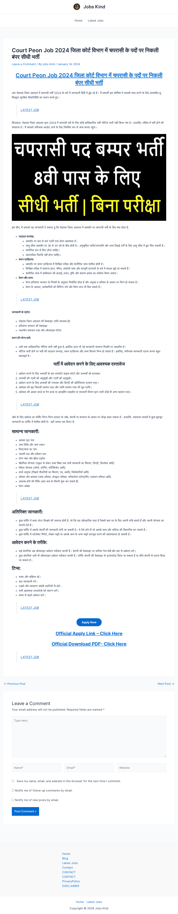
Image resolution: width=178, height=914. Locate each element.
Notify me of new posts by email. (37, 800)
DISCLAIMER (70, 886)
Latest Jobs (95, 20)
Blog (65, 858)
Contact (67, 867)
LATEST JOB (30, 110)
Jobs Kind (94, 6)
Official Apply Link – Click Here (89, 633)
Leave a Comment (24, 64)
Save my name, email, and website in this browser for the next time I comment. (69, 781)
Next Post (166, 683)
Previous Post (14, 683)
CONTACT (69, 872)
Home (78, 20)
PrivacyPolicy (71, 881)
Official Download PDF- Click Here (89, 644)
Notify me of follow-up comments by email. (43, 790)
